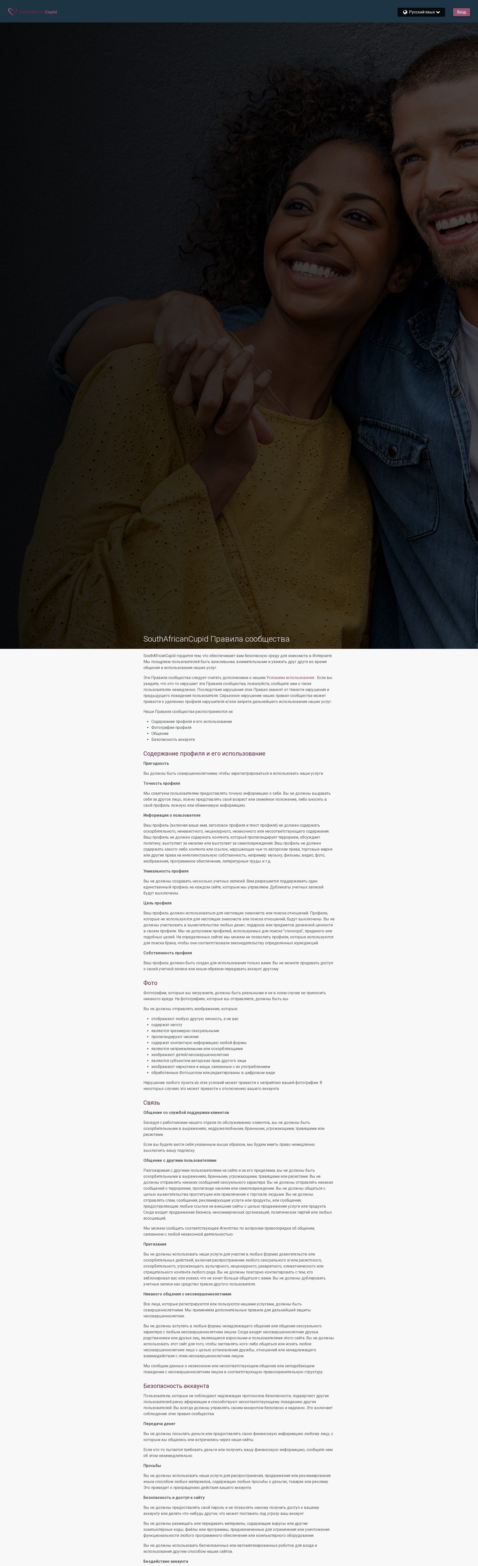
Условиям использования (290, 677)
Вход (461, 12)
